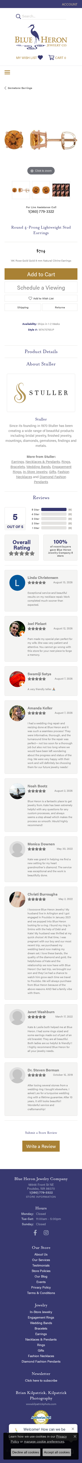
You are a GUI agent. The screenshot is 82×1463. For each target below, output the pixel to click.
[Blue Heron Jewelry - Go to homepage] (41, 36)
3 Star (35, 519)
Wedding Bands (38, 466)
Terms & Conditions (41, 1292)
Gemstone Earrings (20, 88)
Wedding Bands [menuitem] (41, 1322)
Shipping (22, 307)
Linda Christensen (43, 577)
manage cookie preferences (44, 1441)
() (70, 509)
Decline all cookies (25, 1452)
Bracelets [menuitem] (41, 1328)
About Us (41, 1254)
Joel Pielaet (37, 623)
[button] (69, 4)
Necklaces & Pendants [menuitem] (41, 1339)
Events (41, 1281)
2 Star (35, 523)
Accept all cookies (57, 1452)
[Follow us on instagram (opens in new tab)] (46, 1233)
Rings (66, 461)
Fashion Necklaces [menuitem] (41, 1355)
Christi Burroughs (42, 894)
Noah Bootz (37, 785)
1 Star (35, 528)
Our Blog (41, 1276)
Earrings (17, 461)
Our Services (41, 1259)
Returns (60, 307)
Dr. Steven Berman (43, 1070)
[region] (41, 139)
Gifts (52, 471)
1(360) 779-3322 (41, 211)
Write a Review (41, 1146)
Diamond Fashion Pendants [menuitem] (41, 1361)
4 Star (35, 514)
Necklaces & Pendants (43, 461)
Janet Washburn (41, 1011)
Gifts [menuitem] (41, 1350)
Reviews (41, 498)
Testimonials (41, 1265)
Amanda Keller (40, 708)
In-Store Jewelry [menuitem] (41, 1311)
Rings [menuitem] (41, 1344)
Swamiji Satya (39, 673)
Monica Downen (41, 843)
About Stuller (41, 364)
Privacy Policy (41, 1287)
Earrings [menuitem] (41, 1333)
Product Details (41, 351)
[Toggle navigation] (7, 72)
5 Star (35, 509)
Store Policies (41, 1270)
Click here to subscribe (41, 1380)
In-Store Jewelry (35, 471)
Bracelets (17, 466)
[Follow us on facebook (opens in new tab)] (35, 1233)
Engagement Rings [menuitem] (41, 1317)
